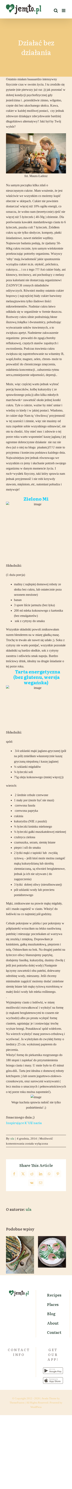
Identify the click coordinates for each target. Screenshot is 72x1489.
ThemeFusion (17, 1402)
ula (12, 1138)
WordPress (36, 1407)
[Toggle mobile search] (56, 10)
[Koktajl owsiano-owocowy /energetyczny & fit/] (52, 1251)
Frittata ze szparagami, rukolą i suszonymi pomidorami (20, 1243)
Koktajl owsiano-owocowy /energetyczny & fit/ (52, 1240)
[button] (9, 1255)
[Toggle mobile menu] (64, 10)
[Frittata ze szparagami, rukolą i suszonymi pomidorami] (20, 1255)
